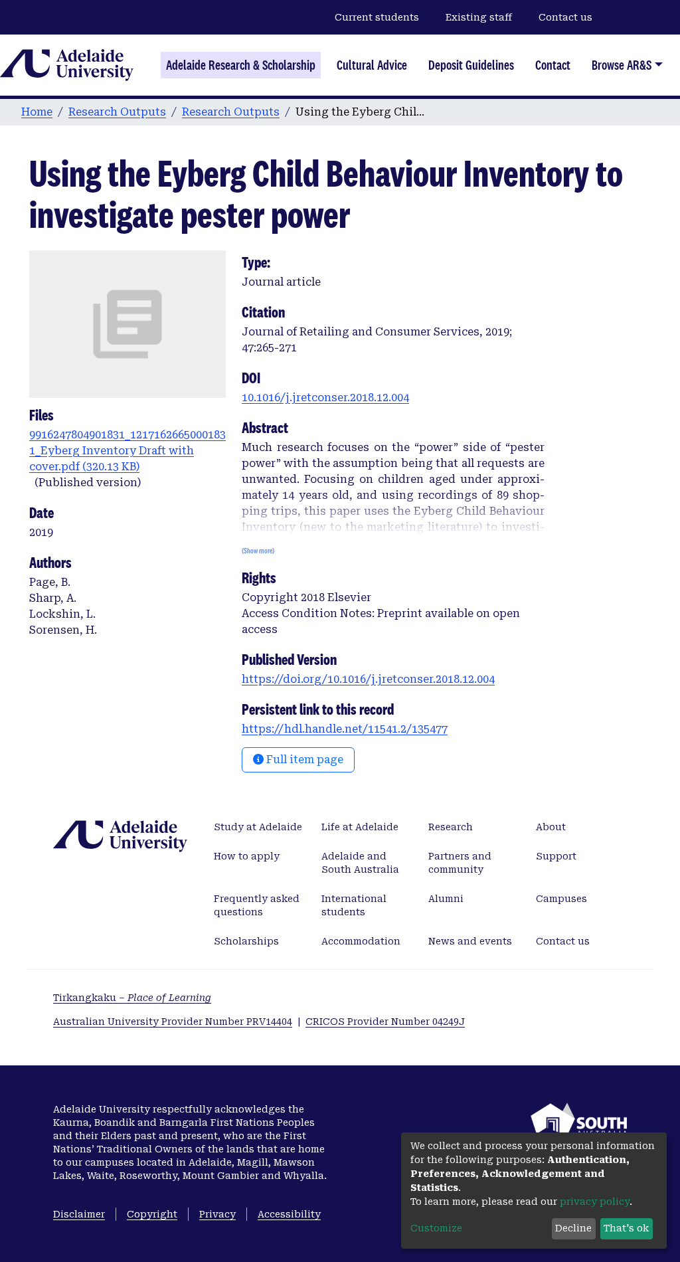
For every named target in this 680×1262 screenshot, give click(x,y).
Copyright (152, 1214)
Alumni (446, 898)
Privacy (217, 1214)
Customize (436, 1228)
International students (353, 905)
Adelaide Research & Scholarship (240, 65)
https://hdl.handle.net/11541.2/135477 (345, 729)
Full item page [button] (303, 759)
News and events (470, 941)
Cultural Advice (372, 65)
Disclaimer (79, 1214)
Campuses (561, 898)
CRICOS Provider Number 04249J (385, 1021)
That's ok (626, 1228)
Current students (377, 17)
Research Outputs (117, 112)
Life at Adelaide (359, 827)
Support (556, 856)
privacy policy (595, 1201)
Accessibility (289, 1214)
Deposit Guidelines (471, 65)
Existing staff (479, 17)
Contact (552, 65)
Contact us (565, 17)
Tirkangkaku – (132, 997)
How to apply (247, 856)
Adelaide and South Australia (360, 863)
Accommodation (360, 941)
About (551, 827)
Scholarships (246, 941)
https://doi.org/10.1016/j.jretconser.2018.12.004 (368, 679)
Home (36, 112)
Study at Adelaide (258, 827)
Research (450, 827)
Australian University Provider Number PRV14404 (172, 1021)
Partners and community (459, 863)
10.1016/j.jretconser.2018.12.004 (325, 397)
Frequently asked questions (256, 905)
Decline (573, 1228)
